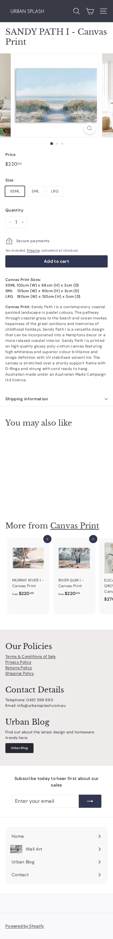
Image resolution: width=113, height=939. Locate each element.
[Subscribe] (90, 801)
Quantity (14, 210)
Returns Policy (18, 667)
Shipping (33, 250)
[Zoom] (89, 128)
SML (35, 191)
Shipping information (26, 399)
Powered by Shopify (24, 926)
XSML (15, 191)
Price (10, 154)
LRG (54, 191)
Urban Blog (19, 748)
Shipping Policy (19, 673)
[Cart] (90, 11)
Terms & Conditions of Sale (30, 656)
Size (9, 180)
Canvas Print (74, 525)
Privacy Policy (18, 662)
